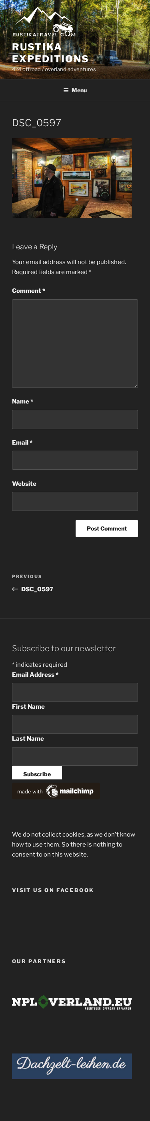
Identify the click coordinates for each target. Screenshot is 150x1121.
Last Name (28, 738)
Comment (28, 290)
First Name (28, 706)
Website (24, 483)
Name (22, 401)
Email (22, 442)
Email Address (35, 674)
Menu (79, 90)
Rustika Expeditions (50, 53)
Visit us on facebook (53, 890)
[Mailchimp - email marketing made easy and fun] (56, 797)
